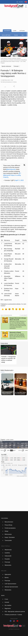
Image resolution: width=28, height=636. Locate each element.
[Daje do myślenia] (13, 309)
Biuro (3, 595)
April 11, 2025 (19, 180)
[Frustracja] (23, 309)
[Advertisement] (14, 14)
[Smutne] (19, 309)
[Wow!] (16, 309)
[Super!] (6, 309)
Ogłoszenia (4, 518)
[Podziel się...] (14, 86)
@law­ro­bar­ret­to (11, 169)
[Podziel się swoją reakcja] (5, 86)
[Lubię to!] (2, 309)
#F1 (20, 173)
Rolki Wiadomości (7, 370)
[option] (13, 521)
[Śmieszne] (9, 309)
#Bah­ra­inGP (7, 175)
